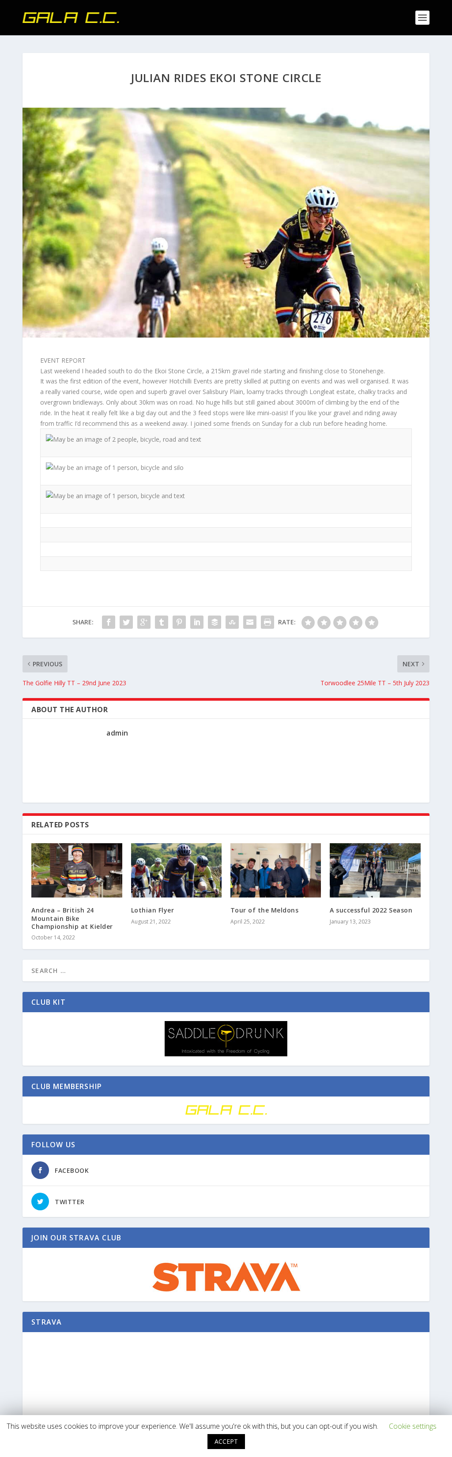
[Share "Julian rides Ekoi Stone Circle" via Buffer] (214, 622)
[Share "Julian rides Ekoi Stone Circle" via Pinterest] (179, 622)
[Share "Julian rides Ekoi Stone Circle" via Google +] (144, 622)
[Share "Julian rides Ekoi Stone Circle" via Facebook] (108, 622)
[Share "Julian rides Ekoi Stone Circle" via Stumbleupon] (232, 622)
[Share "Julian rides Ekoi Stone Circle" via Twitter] (126, 622)
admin (117, 733)
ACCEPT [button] (226, 1441)
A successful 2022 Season (371, 910)
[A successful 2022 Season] (375, 870)
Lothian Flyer (152, 910)
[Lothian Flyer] (176, 870)
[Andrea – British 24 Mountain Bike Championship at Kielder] (76, 870)
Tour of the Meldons (264, 910)
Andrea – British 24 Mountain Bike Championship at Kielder (72, 918)
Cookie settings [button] (413, 1426)
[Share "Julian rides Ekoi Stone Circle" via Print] (267, 622)
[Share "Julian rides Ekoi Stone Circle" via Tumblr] (161, 622)
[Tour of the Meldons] (275, 870)
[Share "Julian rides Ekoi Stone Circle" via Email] (250, 622)
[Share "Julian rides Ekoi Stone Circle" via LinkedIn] (197, 622)
